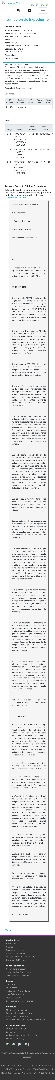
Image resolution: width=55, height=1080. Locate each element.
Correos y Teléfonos (16, 960)
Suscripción (11, 987)
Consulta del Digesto (15, 197)
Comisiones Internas (16, 950)
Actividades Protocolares (18, 991)
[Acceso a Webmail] (29, 10)
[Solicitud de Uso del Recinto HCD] (18, 10)
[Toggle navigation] (43, 10)
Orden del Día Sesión (16, 969)
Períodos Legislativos (16, 1028)
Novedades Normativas (17, 1016)
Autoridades (12, 943)
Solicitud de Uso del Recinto (19, 1001)
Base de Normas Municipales (20, 1013)
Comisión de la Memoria (17, 975)
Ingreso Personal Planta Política (21, 956)
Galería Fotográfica (15, 994)
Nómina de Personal (15, 953)
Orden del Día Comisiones (18, 972)
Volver (8, 930)
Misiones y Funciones (16, 1010)
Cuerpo (9, 947)
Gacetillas (10, 984)
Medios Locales (13, 997)
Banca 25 (10, 1032)
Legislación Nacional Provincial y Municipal (26, 1019)
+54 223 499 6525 (45, 1073)
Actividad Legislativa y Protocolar (21, 1035)
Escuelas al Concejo (15, 1038)
